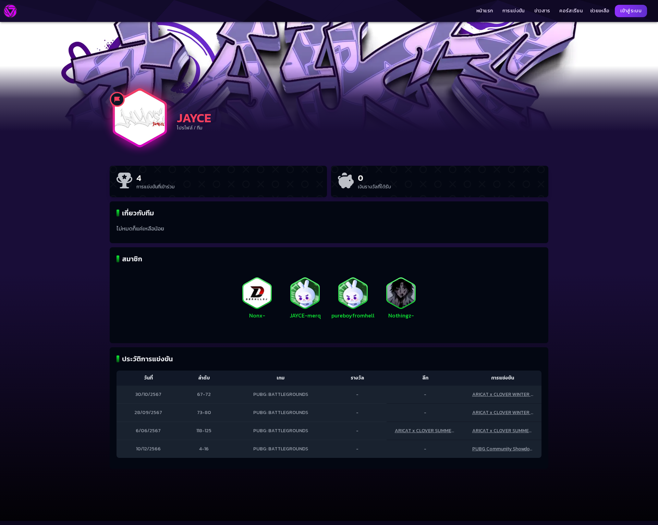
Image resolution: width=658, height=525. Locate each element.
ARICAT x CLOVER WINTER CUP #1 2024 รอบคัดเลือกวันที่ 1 (534, 412)
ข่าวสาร (542, 11)
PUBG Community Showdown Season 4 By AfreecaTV (530, 448)
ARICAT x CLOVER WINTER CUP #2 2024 (516, 394)
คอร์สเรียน (571, 11)
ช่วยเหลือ (599, 11)
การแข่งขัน (513, 11)
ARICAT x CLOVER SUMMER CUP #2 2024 (440, 430)
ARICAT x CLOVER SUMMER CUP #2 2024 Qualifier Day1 (532, 430)
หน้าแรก (484, 11)
